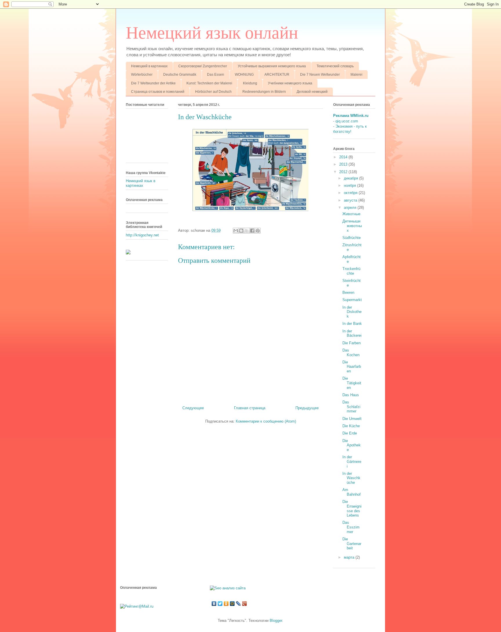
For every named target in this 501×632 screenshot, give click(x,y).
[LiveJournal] (238, 603)
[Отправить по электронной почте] (236, 230)
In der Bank (352, 323)
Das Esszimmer (351, 527)
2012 (343, 172)
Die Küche (351, 426)
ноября (350, 185)
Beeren (348, 292)
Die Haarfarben (351, 366)
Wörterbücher (142, 75)
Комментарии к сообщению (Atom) (266, 421)
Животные (351, 214)
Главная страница (249, 408)
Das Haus (350, 395)
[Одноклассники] (226, 603)
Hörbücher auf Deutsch (213, 92)
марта (349, 557)
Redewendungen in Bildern (264, 92)
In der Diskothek (352, 311)
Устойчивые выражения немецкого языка (272, 66)
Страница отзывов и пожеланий (157, 92)
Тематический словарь (335, 66)
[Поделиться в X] (247, 230)
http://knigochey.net (142, 235)
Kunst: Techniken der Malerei (209, 83)
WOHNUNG (244, 75)
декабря (351, 178)
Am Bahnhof (351, 492)
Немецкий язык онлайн (212, 32)
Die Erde (349, 433)
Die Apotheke (351, 445)
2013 (343, 164)
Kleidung (250, 83)
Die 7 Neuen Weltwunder (320, 75)
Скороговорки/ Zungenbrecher (202, 66)
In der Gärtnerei (351, 461)
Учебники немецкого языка (290, 83)
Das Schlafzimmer (351, 406)
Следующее (193, 408)
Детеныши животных (352, 225)
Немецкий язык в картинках (140, 183)
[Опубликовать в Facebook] (252, 230)
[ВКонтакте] (214, 603)
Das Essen (215, 75)
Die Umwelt (352, 418)
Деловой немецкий (312, 92)
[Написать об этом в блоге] (241, 230)
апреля (350, 207)
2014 (343, 157)
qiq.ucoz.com (346, 121)
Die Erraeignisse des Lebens (352, 508)
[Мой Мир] (232, 603)
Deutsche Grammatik (179, 75)
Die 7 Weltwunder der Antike (153, 83)
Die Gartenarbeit (351, 543)
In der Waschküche (351, 478)
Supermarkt (352, 300)
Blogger (276, 620)
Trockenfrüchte (351, 271)
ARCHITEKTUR (276, 75)
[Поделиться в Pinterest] (258, 230)
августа (351, 200)
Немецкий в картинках (149, 66)
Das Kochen (351, 352)
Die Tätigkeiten (351, 383)
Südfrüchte (351, 238)
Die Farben (351, 343)
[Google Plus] (245, 603)
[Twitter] (220, 603)
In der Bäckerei (352, 333)
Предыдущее (307, 408)
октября (351, 193)
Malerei (356, 75)
